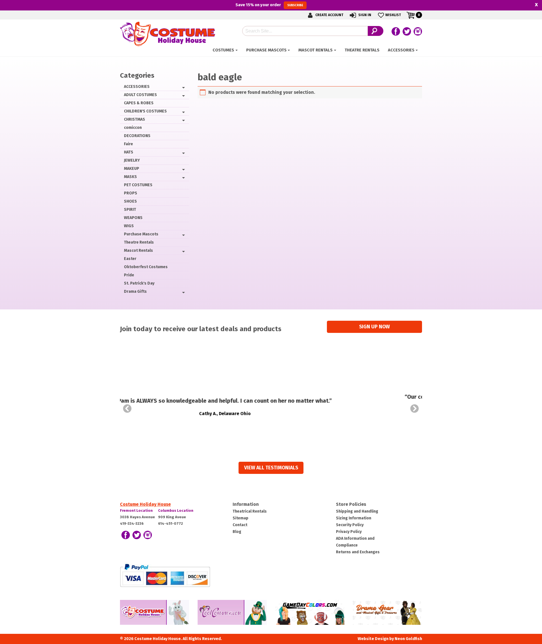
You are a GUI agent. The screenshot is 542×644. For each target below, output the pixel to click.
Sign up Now (374, 327)
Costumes (223, 50)
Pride (129, 275)
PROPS (130, 193)
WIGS (129, 226)
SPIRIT (130, 209)
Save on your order (269, 4)
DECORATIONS (137, 135)
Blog (237, 531)
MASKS (130, 176)
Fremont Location (136, 510)
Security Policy (350, 524)
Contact (240, 524)
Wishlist (393, 15)
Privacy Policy (349, 531)
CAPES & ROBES (139, 103)
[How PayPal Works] (165, 575)
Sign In (364, 15)
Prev (127, 408)
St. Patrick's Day (139, 283)
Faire (128, 144)
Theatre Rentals (362, 50)
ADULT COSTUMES (140, 94)
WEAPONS (133, 217)
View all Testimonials (271, 468)
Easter (130, 258)
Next (414, 408)
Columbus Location (175, 510)
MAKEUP (131, 168)
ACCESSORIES (401, 50)
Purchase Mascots (266, 50)
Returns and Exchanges (358, 552)
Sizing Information (353, 518)
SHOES (130, 201)
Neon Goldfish (408, 638)
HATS (128, 152)
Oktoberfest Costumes (146, 266)
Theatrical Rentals (250, 511)
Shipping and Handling (357, 511)
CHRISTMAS (134, 119)
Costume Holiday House (145, 504)
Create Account (328, 15)
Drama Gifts (135, 291)
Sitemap (240, 518)
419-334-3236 (132, 523)
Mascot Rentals (315, 50)
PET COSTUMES (138, 185)
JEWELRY (132, 160)
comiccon (133, 127)
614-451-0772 (170, 523)
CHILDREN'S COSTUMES (145, 111)
